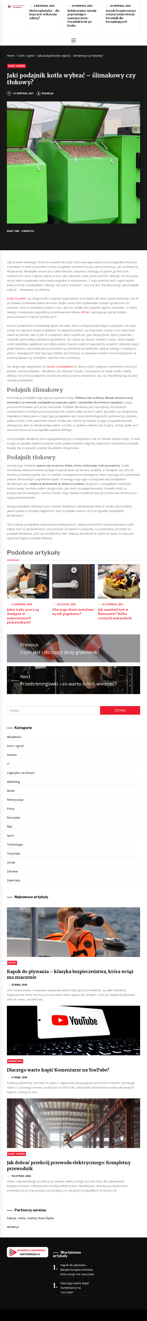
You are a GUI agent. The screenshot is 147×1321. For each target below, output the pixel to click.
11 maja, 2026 (19, 1077)
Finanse (12, 755)
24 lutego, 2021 (66, 604)
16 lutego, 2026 (21, 1176)
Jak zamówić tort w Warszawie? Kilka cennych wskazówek (115, 614)
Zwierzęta (13, 880)
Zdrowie (12, 871)
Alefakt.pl (13, 1227)
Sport (10, 835)
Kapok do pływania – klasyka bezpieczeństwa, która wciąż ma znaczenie (77, 1269)
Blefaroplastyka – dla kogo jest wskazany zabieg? (44, 14)
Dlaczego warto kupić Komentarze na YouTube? (58, 1070)
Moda (10, 790)
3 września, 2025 (44, 5)
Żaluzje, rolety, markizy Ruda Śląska (30, 1218)
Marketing (13, 782)
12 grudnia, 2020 (21, 604)
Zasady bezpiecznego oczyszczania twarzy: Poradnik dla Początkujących (121, 16)
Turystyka (13, 853)
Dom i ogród (16, 66)
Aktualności (14, 737)
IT (8, 764)
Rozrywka (13, 817)
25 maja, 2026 (19, 984)
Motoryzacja (15, 799)
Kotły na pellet (16, 298)
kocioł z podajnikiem (60, 366)
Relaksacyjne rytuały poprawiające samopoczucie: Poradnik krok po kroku (81, 18)
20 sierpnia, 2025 (82, 5)
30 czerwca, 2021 (112, 604)
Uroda (11, 862)
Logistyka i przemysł (20, 773)
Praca (10, 808)
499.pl (85, 312)
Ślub (9, 826)
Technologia (15, 844)
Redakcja (47, 93)
